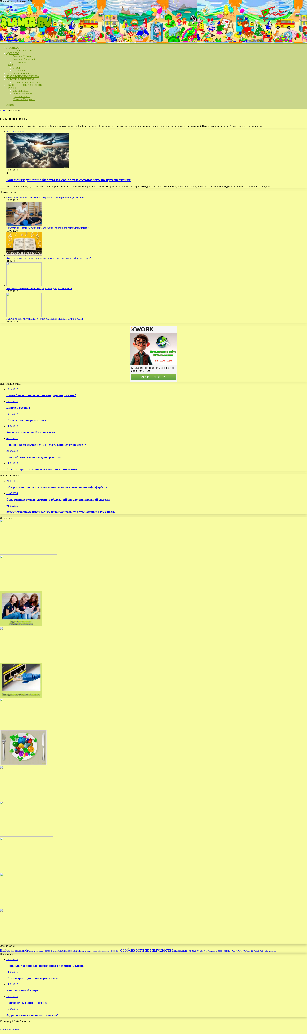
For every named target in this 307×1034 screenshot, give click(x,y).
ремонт (204, 950)
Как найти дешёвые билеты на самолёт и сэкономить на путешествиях (68, 180)
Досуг (10, 65)
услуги (247, 950)
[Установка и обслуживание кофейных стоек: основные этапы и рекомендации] (26, 835)
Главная (4, 110)
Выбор (5, 950)
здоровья (70, 950)
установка (258, 950)
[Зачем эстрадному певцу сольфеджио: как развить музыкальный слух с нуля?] (24, 255)
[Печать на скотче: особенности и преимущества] (26, 871)
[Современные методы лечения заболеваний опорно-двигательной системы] (24, 225)
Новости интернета (24, 99)
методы (94, 951)
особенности (132, 950)
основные (115, 950)
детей (41, 951)
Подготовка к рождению (26, 82)
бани (12, 951)
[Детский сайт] (26, 31)
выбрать (27, 950)
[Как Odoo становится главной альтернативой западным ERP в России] (24, 316)
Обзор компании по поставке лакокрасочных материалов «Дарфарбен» (45, 197)
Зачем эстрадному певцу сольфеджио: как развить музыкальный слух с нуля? (48, 258)
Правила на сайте (23, 50)
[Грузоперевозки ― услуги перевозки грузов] (23, 589)
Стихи (16, 67)
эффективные (270, 951)
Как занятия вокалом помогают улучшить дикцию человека (39, 288)
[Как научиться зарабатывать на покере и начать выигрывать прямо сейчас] (31, 907)
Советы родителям (20, 79)
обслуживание (103, 951)
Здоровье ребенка (22, 56)
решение (213, 951)
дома (62, 950)
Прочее (11, 87)
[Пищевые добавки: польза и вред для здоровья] (23, 764)
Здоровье (12, 53)
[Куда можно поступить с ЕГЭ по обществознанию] (21, 625)
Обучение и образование (24, 85)
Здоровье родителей (24, 59)
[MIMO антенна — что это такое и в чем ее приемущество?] (28, 661)
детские (48, 950)
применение (182, 950)
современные (225, 950)
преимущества (159, 949)
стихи (237, 950)
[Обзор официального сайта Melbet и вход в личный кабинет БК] (28, 553)
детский (56, 951)
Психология (19, 62)
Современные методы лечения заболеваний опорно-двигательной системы (47, 227)
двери (36, 951)
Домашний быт (21, 90)
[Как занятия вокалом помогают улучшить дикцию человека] (24, 285)
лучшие (88, 951)
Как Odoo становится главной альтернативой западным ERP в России (44, 318)
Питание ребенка (18, 73)
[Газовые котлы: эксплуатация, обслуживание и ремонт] (31, 728)
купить (79, 950)
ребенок (194, 950)
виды (18, 950)
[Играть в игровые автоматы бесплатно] (21, 943)
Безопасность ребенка (22, 76)
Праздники (19, 70)
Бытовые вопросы (23, 93)
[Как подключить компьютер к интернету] (21, 696)
